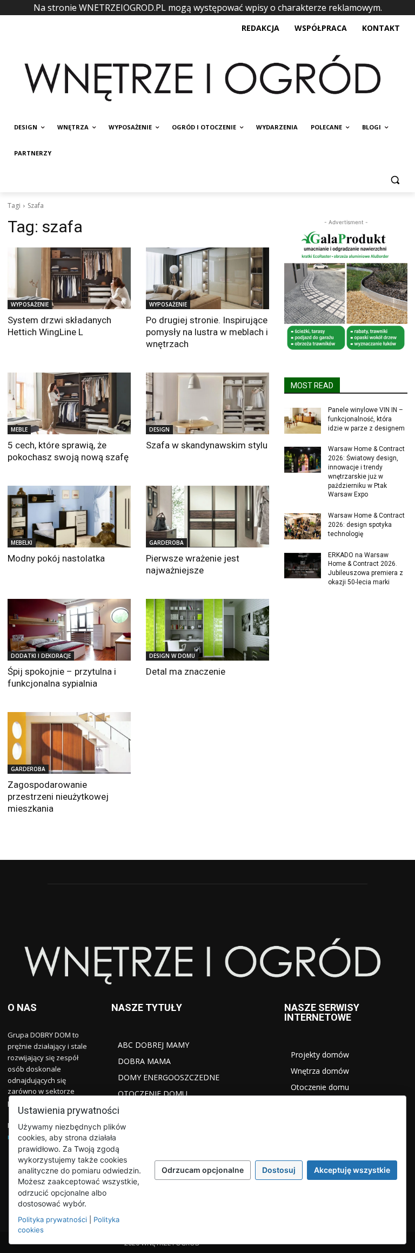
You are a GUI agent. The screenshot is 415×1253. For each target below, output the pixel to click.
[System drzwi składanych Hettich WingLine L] (69, 278)
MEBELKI (21, 542)
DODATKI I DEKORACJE (41, 656)
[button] (394, 179)
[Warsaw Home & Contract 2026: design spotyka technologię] (302, 526)
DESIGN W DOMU (172, 656)
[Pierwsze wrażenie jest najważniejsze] (207, 516)
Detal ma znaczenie (185, 671)
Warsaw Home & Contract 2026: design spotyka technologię (366, 525)
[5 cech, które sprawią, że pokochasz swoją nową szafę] (69, 403)
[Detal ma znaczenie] (207, 630)
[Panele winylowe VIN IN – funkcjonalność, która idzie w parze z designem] (302, 421)
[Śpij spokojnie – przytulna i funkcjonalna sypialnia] (69, 630)
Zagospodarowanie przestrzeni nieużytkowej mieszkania (58, 796)
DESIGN (159, 429)
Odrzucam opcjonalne (203, 1169)
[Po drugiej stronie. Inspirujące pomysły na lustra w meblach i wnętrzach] (207, 278)
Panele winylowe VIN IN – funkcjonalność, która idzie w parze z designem (366, 419)
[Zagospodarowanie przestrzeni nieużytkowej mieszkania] (69, 743)
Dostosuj (279, 1169)
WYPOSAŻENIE (30, 304)
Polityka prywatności (52, 1219)
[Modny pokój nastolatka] (69, 516)
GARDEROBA (166, 542)
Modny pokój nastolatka (56, 558)
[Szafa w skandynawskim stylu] (207, 403)
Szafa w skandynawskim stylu (206, 445)
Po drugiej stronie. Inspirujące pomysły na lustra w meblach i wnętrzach (207, 332)
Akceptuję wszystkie (352, 1169)
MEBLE (19, 429)
